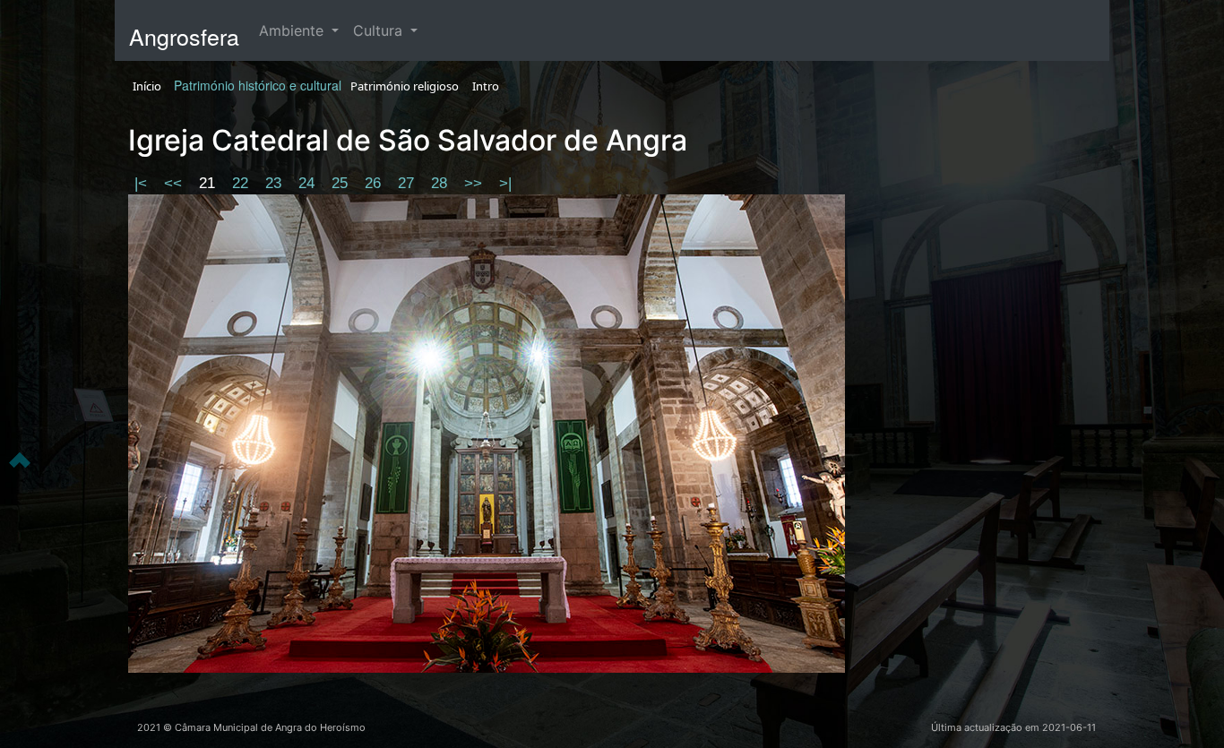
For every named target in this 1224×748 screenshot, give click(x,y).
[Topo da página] (19, 458)
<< (175, 183)
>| (505, 183)
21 (209, 183)
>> (475, 183)
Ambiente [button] (293, 30)
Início (147, 86)
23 (275, 183)
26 (375, 183)
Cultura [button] (380, 30)
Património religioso (404, 86)
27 (408, 183)
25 (342, 183)
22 (242, 183)
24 (308, 183)
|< (142, 183)
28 (441, 183)
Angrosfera (184, 36)
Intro (485, 86)
